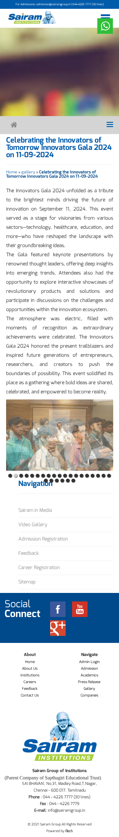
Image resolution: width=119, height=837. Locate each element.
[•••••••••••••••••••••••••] (59, 435)
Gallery (89, 688)
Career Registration (39, 567)
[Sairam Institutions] (32, 17)
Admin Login (89, 661)
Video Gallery (32, 524)
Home (11, 171)
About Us (30, 668)
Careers (29, 681)
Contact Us (30, 695)
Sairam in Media (35, 510)
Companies (89, 695)
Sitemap (27, 582)
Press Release (89, 681)
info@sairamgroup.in (66, 810)
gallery (28, 171)
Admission (89, 668)
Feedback (28, 553)
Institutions (29, 675)
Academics (89, 675)
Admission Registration (43, 539)
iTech (69, 831)
